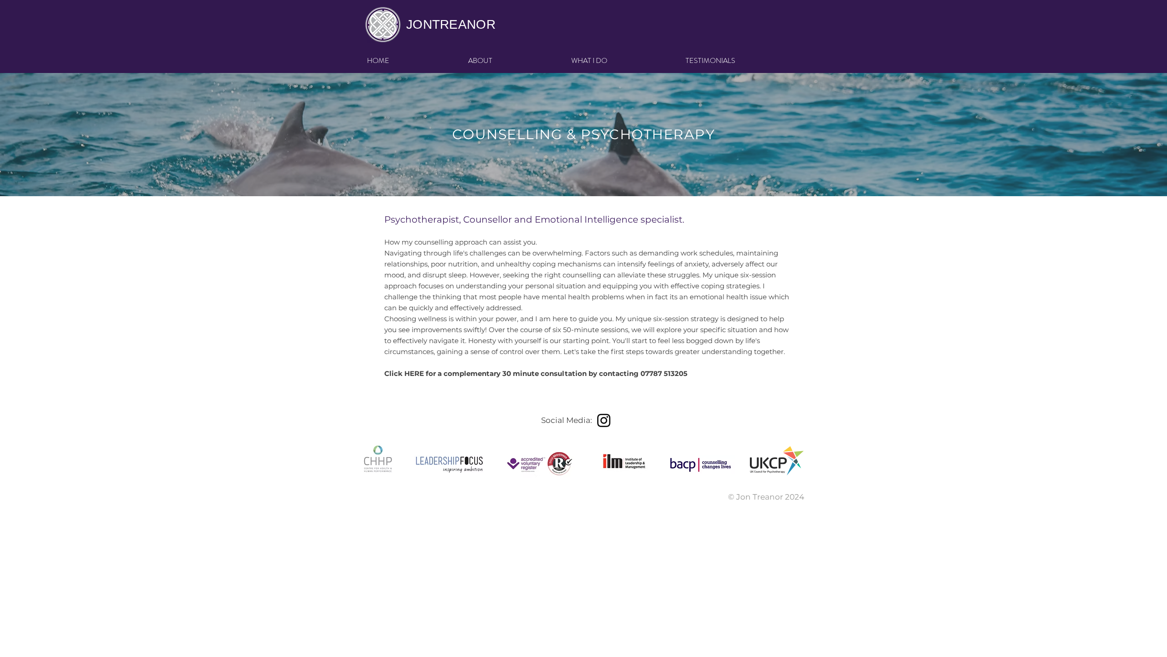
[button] (621, 60)
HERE (415, 373)
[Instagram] (604, 420)
